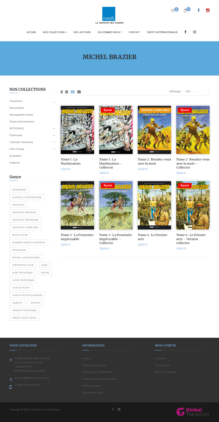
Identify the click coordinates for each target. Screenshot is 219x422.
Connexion (161, 358)
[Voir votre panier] (185, 11)
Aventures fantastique (25, 219)
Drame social (20, 234)
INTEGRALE (16, 128)
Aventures (18, 204)
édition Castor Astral (24, 317)
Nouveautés (16, 107)
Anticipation (19, 189)
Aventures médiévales (25, 227)
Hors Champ (16, 149)
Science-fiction (21, 287)
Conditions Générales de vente (99, 378)
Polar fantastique (22, 272)
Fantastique (19, 249)
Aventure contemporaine (27, 197)
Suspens (17, 302)
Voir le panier (162, 365)
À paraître (15, 155)
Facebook (198, 10)
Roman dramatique (23, 280)
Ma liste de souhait (165, 372)
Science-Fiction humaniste (27, 295)
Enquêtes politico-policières (28, 242)
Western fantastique (24, 310)
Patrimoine (15, 135)
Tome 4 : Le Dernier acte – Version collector (191, 239)
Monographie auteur (21, 114)
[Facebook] (185, 32)
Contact (86, 358)
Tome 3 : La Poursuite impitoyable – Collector (115, 239)
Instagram (208, 10)
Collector (14, 162)
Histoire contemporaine (26, 257)
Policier (45, 272)
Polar (45, 264)
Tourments (15, 101)
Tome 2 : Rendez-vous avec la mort (154, 161)
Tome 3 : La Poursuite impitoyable (77, 237)
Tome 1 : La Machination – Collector (110, 163)
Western (35, 302)
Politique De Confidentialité (97, 372)
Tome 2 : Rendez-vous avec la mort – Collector (193, 163)
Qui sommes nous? (93, 392)
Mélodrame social (22, 264)
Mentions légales (91, 385)
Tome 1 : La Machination (71, 161)
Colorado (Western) (21, 142)
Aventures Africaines (24, 212)
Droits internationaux (21, 121)
